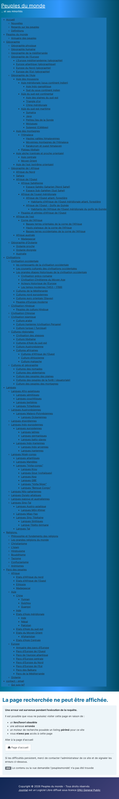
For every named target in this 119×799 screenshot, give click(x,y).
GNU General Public (88, 790)
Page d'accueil (19, 747)
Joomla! (23, 790)
